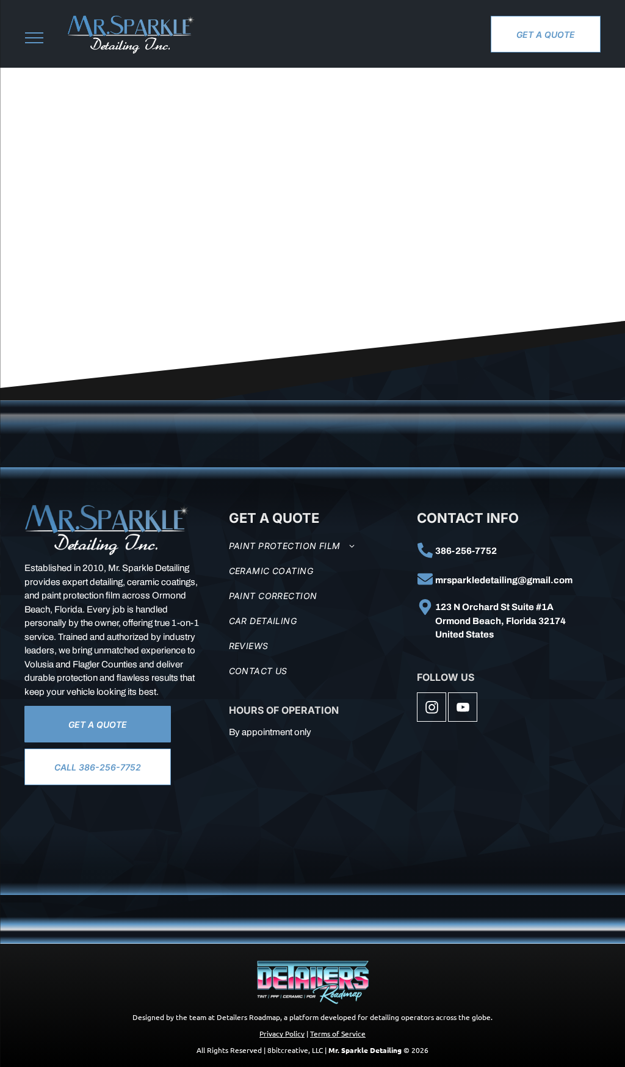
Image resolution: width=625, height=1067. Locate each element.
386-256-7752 (466, 551)
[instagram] (431, 708)
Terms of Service (338, 1033)
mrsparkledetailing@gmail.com (504, 580)
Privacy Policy (282, 1033)
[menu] (34, 38)
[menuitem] (319, 545)
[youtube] (462, 708)
